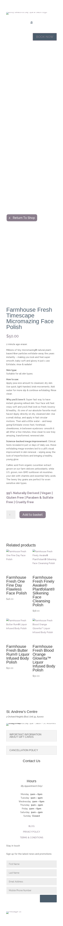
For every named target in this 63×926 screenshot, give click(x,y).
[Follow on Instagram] (34, 771)
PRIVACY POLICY (31, 832)
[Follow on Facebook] (28, 771)
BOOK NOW (44, 37)
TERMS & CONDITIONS (31, 837)
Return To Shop (24, 218)
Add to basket (32, 514)
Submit (48, 898)
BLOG (32, 826)
